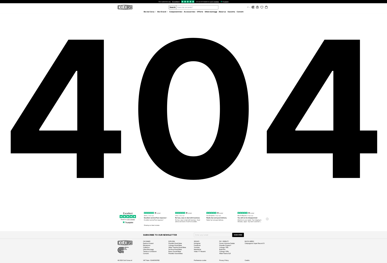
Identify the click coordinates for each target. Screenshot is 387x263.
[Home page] (125, 7)
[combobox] (197, 7)
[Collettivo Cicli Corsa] (253, 7)
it (248, 7)
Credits (247, 260)
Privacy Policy (224, 260)
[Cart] (266, 7)
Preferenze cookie (200, 260)
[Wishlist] (261, 7)
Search (172, 7)
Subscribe (238, 235)
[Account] (257, 7)
